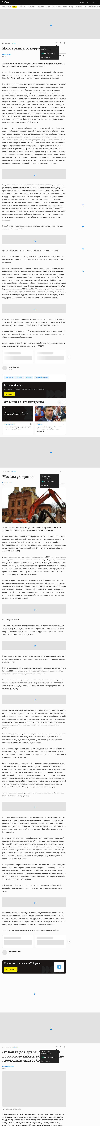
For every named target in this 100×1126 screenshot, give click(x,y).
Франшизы (31, 7)
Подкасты (40, 7)
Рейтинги (22, 7)
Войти (82, 2)
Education (78, 7)
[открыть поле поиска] (93, 2)
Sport (65, 7)
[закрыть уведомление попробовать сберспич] (56, 48)
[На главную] (5, 2)
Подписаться (9, 415)
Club (85, 7)
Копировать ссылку (58, 1088)
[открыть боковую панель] (88, 2)
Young (71, 7)
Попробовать (45, 57)
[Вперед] (69, 377)
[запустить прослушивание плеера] (56, 43)
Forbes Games (9, 7)
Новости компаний (9, 445)
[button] (97, 2)
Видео (48, 7)
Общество (39, 445)
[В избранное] (31, 444)
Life (53, 7)
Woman (58, 7)
